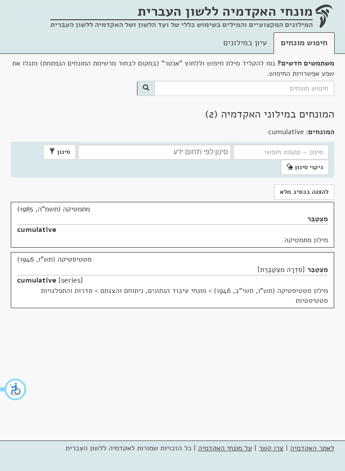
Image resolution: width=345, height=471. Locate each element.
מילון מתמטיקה (306, 240)
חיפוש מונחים (304, 42)
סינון (62, 152)
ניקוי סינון (308, 167)
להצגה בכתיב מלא (304, 192)
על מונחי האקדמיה (225, 448)
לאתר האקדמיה (312, 448)
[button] (13, 389)
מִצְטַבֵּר (317, 219)
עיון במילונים (245, 42)
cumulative (36, 230)
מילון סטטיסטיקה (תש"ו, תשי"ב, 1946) (271, 291)
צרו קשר (271, 448)
